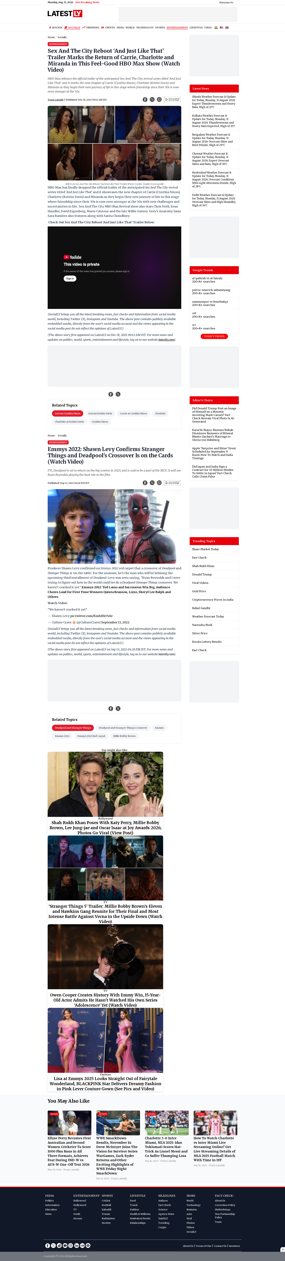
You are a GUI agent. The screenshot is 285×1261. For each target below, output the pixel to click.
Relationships (137, 1222)
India (49, 1195)
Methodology (222, 1209)
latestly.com (166, 340)
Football (106, 1205)
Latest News (201, 88)
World (190, 1200)
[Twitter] (53, 1245)
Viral (189, 1218)
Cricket (106, 1200)
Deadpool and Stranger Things (73, 727)
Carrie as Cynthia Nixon (133, 413)
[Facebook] (47, 1245)
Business (192, 1209)
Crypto (110, 27)
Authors (163, 1200)
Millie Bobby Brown (124, 736)
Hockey (106, 1222)
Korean (77, 1218)
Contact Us (220, 1246)
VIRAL (208, 27)
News (48, 1214)
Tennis (106, 1214)
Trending (92, 27)
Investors (234, 1246)
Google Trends (203, 270)
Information (52, 1205)
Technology (194, 1205)
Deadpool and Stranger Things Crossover (123, 727)
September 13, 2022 (115, 622)
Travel (133, 1205)
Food (133, 1200)
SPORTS (160, 27)
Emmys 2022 (62, 736)
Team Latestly (56, 99)
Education (51, 1209)
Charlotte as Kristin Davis (69, 421)
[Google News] (82, 1245)
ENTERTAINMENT (177, 27)
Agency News (166, 1214)
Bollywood (105, 818)
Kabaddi (106, 1209)
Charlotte (160, 413)
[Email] (88, 1245)
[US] (221, 27)
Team (218, 1221)
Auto (189, 1214)
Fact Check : (224, 1195)
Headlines (166, 1195)
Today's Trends (214, 336)
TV (105, 902)
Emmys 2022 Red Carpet (91, 736)
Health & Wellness (140, 1214)
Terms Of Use (203, 1246)
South (76, 1214)
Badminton (108, 1218)
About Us (220, 1200)
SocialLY (191, 1231)
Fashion (105, 1074)
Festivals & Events (140, 1218)
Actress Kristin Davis (100, 413)
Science (162, 1209)
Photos (191, 1222)
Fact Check (164, 1205)
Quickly (57, 27)
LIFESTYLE (196, 27)
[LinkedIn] (76, 1245)
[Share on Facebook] (110, 394)
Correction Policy (225, 1205)
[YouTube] (65, 1245)
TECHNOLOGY (145, 27)
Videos (190, 1227)
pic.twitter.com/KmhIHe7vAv (91, 616)
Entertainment (86, 1195)
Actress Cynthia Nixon (67, 413)
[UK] (226, 27)
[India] (216, 27)
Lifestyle (137, 1195)
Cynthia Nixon (100, 421)
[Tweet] (118, 394)
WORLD (130, 27)
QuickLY (163, 1218)
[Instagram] (70, 1245)
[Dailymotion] (59, 1245)
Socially (74, 27)
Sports (107, 1195)
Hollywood (79, 1205)
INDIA (120, 27)
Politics (49, 1200)
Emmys (159, 727)
